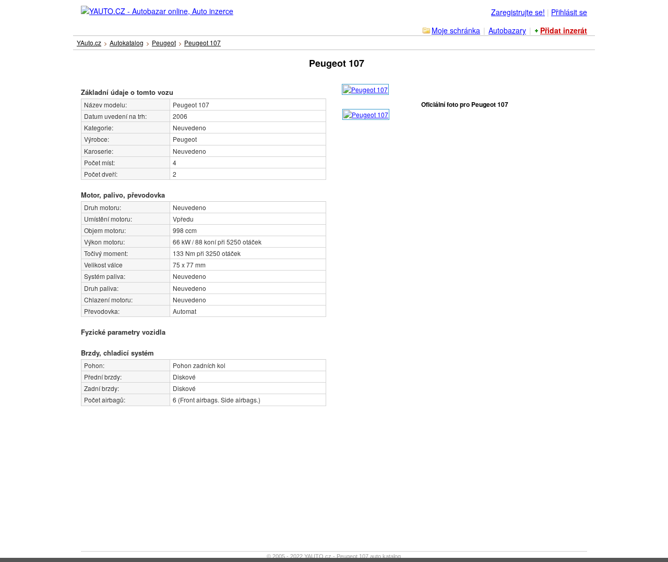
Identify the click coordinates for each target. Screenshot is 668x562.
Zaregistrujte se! (518, 12)
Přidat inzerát (563, 30)
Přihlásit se (569, 12)
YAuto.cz (89, 42)
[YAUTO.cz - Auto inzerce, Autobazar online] (158, 8)
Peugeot (164, 42)
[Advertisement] (151, 471)
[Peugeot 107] (365, 87)
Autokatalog (127, 42)
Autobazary (507, 30)
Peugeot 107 (202, 42)
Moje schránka (456, 30)
